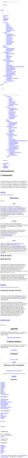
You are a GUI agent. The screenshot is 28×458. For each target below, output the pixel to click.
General (23, 455)
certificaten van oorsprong (12, 243)
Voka (13, 213)
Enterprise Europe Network (19, 246)
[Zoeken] (17, 95)
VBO (19, 213)
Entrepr (4, 413)
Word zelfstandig (4, 404)
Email (14, 362)
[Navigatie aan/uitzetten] (4, 90)
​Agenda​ (2, 447)
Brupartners (16, 210)
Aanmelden (6, 15)
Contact (2, 436)
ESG (2, 414)
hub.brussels (3, 208)
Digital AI (3, 417)
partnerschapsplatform (7, 235)
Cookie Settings (4, 456)
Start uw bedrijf (4, 403)
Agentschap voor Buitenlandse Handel (17, 208)
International (3, 415)
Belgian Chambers (8, 210)
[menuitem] (4, 18)
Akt (10, 213)
